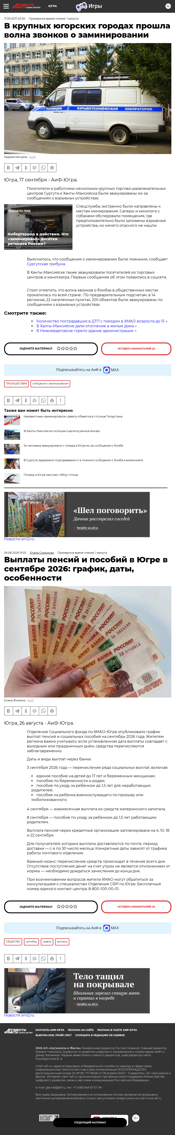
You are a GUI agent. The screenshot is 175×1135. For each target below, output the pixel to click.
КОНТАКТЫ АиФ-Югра (50, 1030)
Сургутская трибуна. (46, 264)
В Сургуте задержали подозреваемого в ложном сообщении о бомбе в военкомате (83, 460)
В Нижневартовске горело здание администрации (85, 331)
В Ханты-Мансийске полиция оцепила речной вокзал (62, 431)
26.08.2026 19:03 (15, 552)
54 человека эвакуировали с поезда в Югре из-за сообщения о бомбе (73, 445)
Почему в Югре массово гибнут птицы (51, 474)
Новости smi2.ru (19, 539)
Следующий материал (90, 1122)
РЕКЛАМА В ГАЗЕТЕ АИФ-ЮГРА (117, 1030)
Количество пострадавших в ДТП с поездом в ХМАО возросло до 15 (100, 321)
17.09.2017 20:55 (14, 18)
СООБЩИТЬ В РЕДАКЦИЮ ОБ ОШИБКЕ (100, 1035)
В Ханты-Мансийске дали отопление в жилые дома (85, 326)
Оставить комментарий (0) (136, 348)
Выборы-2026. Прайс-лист (54, 1035)
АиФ (32, 157)
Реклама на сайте (81, 1030)
